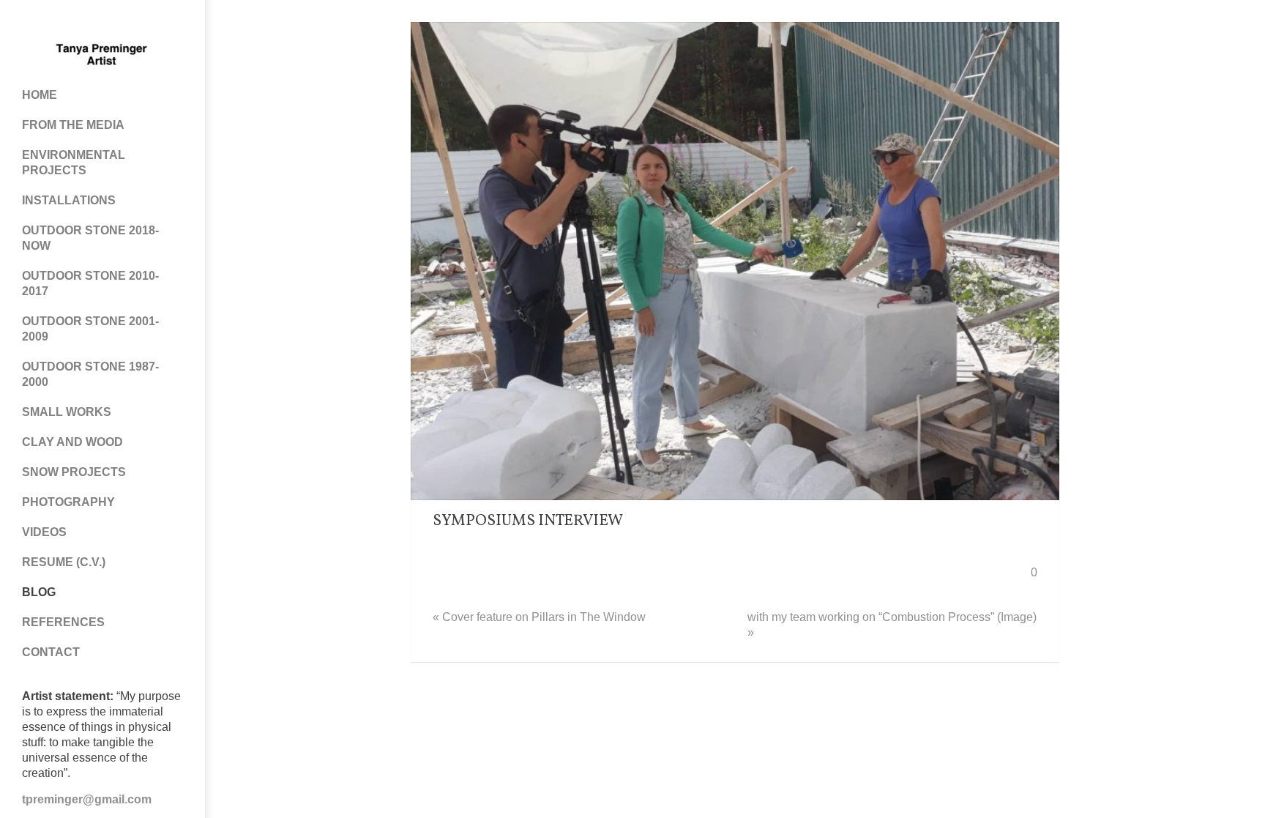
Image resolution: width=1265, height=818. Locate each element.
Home (39, 95)
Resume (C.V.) (63, 562)
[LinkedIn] (146, 22)
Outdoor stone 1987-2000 (90, 374)
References (63, 622)
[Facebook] (58, 22)
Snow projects (74, 472)
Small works (66, 412)
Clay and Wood (72, 442)
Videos (44, 532)
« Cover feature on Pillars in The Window (539, 617)
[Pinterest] (87, 22)
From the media (73, 125)
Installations (69, 200)
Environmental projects (73, 162)
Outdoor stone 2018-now (90, 238)
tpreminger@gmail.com (87, 799)
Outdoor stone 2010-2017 (90, 283)
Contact (51, 652)
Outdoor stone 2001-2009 (90, 329)
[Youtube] (117, 22)
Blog (39, 592)
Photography (68, 502)
